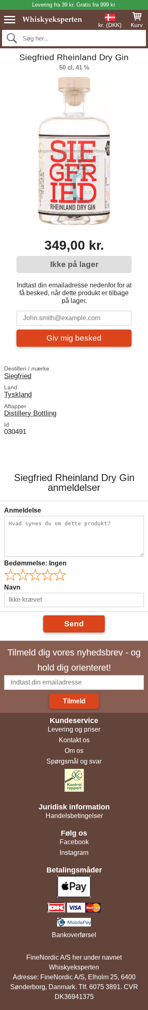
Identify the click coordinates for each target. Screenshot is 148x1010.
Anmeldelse (22, 510)
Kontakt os (74, 740)
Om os (74, 750)
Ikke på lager (74, 264)
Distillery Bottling (30, 413)
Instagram (74, 852)
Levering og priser (74, 729)
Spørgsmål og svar (74, 761)
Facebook (74, 841)
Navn (12, 587)
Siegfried (17, 376)
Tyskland (18, 394)
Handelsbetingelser (74, 815)
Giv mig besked (74, 338)
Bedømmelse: (35, 563)
